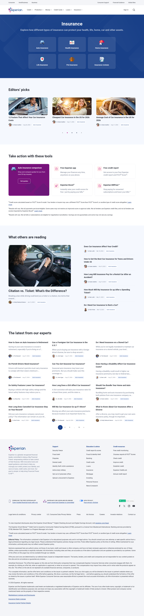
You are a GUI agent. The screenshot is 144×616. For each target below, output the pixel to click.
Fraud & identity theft (93, 454)
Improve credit (118, 462)
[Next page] (83, 427)
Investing (89, 478)
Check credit (117, 458)
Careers (102, 514)
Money (47, 10)
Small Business (23, 2)
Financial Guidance (118, 2)
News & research (92, 486)
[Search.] (133, 9)
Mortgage (89, 474)
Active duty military (59, 470)
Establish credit (118, 466)
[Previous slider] (62, 132)
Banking (89, 458)
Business (34, 2)
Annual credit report (120, 474)
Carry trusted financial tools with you (25, 502)
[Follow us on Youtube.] (133, 506)
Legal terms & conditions (17, 514)
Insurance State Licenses (17, 599)
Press (79, 514)
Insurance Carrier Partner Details (20, 603)
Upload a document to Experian (63, 478)
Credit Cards (58, 10)
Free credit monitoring (120, 450)
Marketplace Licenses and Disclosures (22, 595)
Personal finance (92, 482)
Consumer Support (103, 2)
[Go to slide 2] (72, 132)
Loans (68, 10)
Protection (38, 10)
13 (79, 427)
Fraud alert (56, 454)
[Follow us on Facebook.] (119, 506)
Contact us (131, 514)
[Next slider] (81, 132)
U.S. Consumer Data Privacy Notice (59, 514)
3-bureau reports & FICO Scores (124, 454)
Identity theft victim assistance (63, 466)
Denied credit (57, 462)
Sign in (126, 10)
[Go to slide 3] (76, 132)
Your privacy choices (91, 502)
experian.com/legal (102, 523)
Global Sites (131, 2)
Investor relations (116, 514)
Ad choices (90, 514)
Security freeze (58, 450)
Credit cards (90, 462)
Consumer (12, 2)
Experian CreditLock (120, 470)
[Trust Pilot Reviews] (126, 501)
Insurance (77, 10)
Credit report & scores (93, 450)
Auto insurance (37, 125)
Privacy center (36, 514)
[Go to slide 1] (67, 132)
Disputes (56, 458)
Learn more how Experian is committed (60, 502)
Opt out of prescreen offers (62, 474)
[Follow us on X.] (124, 506)
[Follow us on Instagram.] (129, 506)
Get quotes (24, 181)
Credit (29, 10)
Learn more (38, 211)
